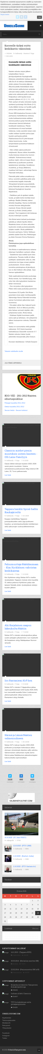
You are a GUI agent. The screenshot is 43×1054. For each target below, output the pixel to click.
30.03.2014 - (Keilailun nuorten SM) (25, 961)
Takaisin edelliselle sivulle (14, 351)
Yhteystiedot (6, 1028)
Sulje (39, 17)
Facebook (6, 1033)
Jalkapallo (10, 840)
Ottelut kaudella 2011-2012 (14, 407)
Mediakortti (6, 1023)
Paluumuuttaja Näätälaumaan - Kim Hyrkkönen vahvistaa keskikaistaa (21, 567)
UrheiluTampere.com (17, 1050)
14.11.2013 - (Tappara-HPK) (21, 952)
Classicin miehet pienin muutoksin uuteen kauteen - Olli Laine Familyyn (21, 453)
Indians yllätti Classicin (21, 993)
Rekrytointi (6, 1025)
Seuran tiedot (9, 410)
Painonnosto (17, 972)
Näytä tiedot (4, 14)
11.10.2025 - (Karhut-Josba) (23, 856)
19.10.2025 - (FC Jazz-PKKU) (15, 837)
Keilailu (15, 964)
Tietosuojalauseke (8, 1020)
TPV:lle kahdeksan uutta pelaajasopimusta (21, 1003)
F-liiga (17, 460)
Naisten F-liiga (29, 53)
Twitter (4, 1038)
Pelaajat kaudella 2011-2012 (15, 403)
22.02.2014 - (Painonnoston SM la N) (25, 969)
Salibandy (18, 849)
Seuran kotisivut (21, 410)
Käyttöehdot (6, 1018)
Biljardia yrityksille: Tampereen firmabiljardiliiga (24, 986)
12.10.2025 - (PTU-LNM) (22, 846)
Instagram (6, 1035)
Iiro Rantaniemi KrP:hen (18, 680)
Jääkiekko (17, 955)
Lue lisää (8, 475)
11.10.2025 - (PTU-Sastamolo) (24, 866)
